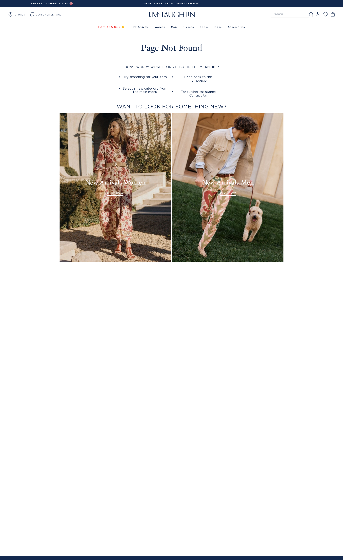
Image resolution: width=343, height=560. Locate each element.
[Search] (311, 14)
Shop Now (115, 192)
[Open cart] (332, 14)
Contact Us (198, 95)
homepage (198, 80)
